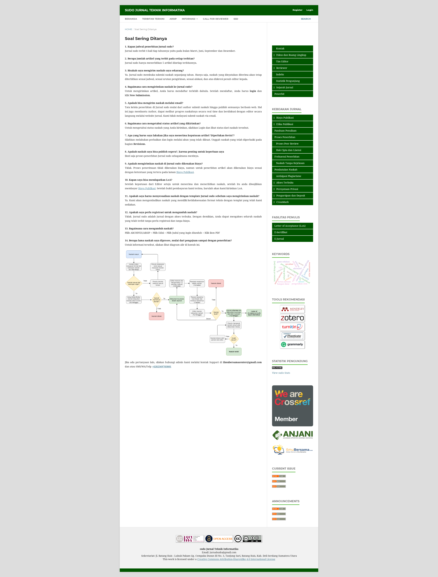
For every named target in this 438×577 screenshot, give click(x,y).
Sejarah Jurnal (284, 87)
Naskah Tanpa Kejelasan (290, 163)
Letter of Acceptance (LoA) (290, 225)
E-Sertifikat (280, 232)
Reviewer (281, 68)
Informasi (189, 18)
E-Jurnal (279, 238)
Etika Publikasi (284, 124)
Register (297, 10)
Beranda (131, 18)
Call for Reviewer (215, 18)
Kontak (280, 48)
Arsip (173, 18)
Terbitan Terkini (153, 18)
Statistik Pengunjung (288, 81)
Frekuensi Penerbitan (286, 156)
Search (305, 18)
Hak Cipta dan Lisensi (288, 150)
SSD (236, 18)
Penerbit (279, 93)
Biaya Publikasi (185, 172)
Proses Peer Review (287, 143)
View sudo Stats (281, 372)
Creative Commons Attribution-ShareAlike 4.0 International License (236, 559)
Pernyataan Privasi (287, 189)
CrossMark (282, 202)
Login (309, 10)
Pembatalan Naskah (285, 169)
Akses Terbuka (284, 182)
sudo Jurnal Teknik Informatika (155, 10)
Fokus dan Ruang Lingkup (291, 55)
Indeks (280, 74)
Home (128, 29)
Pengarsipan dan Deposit (290, 195)
